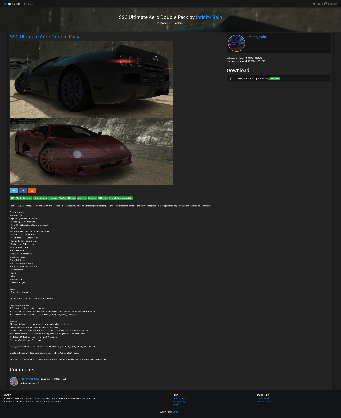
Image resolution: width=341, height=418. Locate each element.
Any (183, 23)
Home (30, 3)
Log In (319, 3)
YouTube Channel (264, 401)
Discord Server (263, 398)
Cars (169, 23)
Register (332, 3)
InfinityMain (256, 36)
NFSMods (13, 4)
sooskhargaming (30, 378)
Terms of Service (180, 398)
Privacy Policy (178, 401)
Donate (175, 404)
